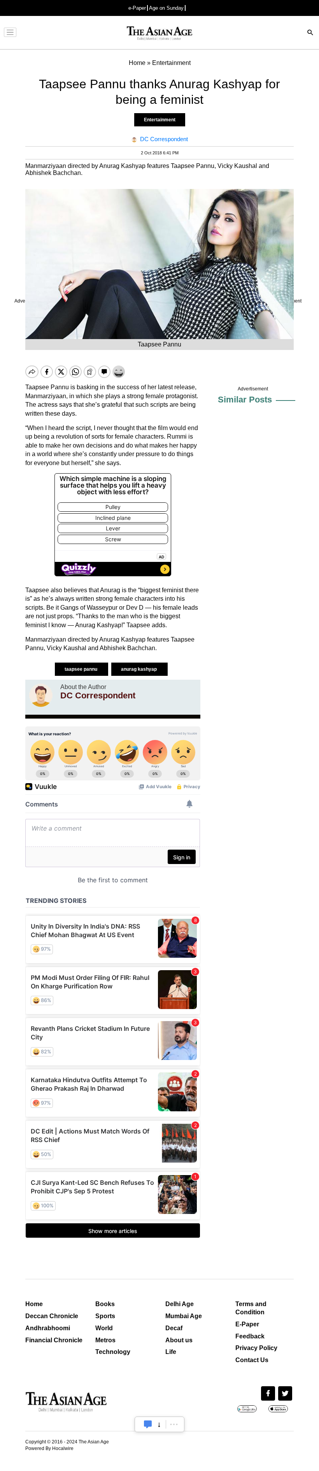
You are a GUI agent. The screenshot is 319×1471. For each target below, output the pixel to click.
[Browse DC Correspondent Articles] (41, 695)
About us (179, 1340)
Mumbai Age (183, 1316)
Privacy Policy (256, 1348)
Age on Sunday (166, 8)
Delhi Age (179, 1304)
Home (34, 1304)
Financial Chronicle (53, 1340)
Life (170, 1352)
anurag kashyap (139, 669)
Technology (112, 1352)
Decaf (173, 1328)
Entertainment (159, 119)
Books (105, 1304)
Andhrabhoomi (47, 1328)
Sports (105, 1316)
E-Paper (247, 1324)
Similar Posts (245, 399)
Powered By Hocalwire (49, 1448)
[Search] (310, 33)
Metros (105, 1340)
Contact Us (251, 1360)
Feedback (250, 1336)
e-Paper (137, 8)
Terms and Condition (250, 1308)
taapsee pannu (81, 669)
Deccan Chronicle (51, 1316)
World (104, 1328)
